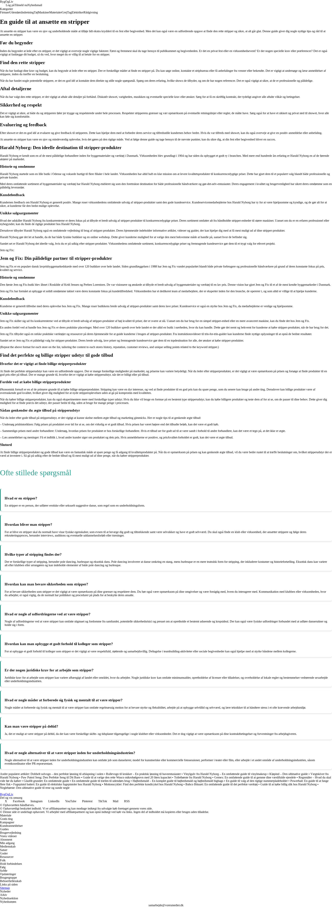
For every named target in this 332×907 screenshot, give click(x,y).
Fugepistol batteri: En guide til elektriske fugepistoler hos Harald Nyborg (57, 784)
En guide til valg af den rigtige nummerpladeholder (257, 780)
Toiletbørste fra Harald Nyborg (193, 777)
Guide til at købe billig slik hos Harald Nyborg (288, 784)
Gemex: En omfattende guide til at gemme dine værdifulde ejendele (255, 777)
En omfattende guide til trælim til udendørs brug (101, 780)
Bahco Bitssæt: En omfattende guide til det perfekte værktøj (221, 784)
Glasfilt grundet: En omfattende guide (46, 780)
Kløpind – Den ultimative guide (288, 774)
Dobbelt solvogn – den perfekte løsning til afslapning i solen (67, 774)
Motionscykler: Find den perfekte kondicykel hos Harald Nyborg (143, 784)
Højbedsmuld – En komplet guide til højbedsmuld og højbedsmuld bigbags (178, 780)
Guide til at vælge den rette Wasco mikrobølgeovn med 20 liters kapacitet (127, 777)
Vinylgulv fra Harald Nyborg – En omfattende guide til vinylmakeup (225, 774)
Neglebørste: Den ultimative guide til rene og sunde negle (35, 787)
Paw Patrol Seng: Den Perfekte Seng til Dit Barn (50, 777)
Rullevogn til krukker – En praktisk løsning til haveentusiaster (143, 774)
